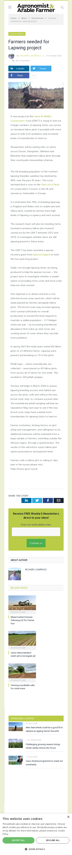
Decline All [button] (53, 840)
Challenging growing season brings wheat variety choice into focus (43, 746)
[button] (36, 849)
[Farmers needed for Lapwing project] (36, 95)
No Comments (23, 60)
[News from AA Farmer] (36, 7)
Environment (17, 34)
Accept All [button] (18, 840)
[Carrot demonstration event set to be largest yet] (22, 640)
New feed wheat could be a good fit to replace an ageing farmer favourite (44, 729)
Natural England (41, 254)
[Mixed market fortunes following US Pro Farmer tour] (22, 604)
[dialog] (36, 834)
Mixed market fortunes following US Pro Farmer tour (22, 620)
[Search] (62, 7)
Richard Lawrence (30, 56)
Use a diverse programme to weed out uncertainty (44, 763)
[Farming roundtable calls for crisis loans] (22, 672)
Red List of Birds (50, 184)
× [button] (68, 817)
